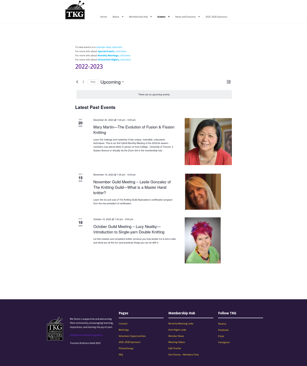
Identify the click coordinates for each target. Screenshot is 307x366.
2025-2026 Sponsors (216, 16)
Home (103, 16)
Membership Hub (138, 16)
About (116, 16)
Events (161, 16)
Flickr (221, 336)
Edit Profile (174, 348)
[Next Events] (83, 82)
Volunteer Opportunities (132, 336)
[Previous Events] (77, 82)
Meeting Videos (176, 342)
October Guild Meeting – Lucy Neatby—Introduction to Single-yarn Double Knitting (128, 229)
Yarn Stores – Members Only (183, 354)
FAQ (121, 354)
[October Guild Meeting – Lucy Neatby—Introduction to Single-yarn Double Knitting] (208, 240)
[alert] (154, 94)
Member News (176, 336)
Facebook (223, 329)
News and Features (185, 16)
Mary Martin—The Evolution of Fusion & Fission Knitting (133, 129)
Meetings (124, 329)
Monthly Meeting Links (180, 323)
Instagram (224, 342)
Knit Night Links (177, 329)
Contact (123, 323)
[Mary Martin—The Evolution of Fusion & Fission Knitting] (208, 141)
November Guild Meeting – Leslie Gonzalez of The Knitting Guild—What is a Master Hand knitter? (132, 187)
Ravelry (222, 323)
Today (92, 81)
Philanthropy (126, 348)
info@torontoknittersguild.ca (86, 335)
